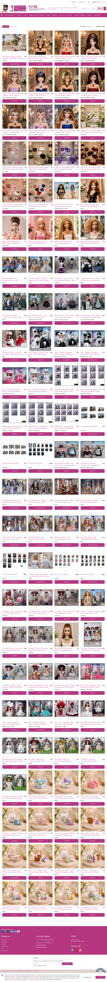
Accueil (3, 939)
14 (59, 920)
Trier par (82, 26)
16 (63, 920)
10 (51, 920)
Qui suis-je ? (5, 946)
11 (53, 920)
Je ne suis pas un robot (41, 965)
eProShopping (35, 971)
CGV (3, 948)
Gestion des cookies (41, 945)
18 (67, 920)
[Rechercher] (94, 8)
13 (57, 920)
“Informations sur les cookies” (14, 979)
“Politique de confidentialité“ (35, 979)
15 (61, 920)
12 (55, 920)
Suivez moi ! (4, 950)
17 (65, 920)
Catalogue (4, 942)
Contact (89, 2)
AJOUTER (40, 64)
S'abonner (67, 963)
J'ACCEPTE (100, 977)
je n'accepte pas (87, 977)
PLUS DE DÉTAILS (14, 64)
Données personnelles (41, 947)
